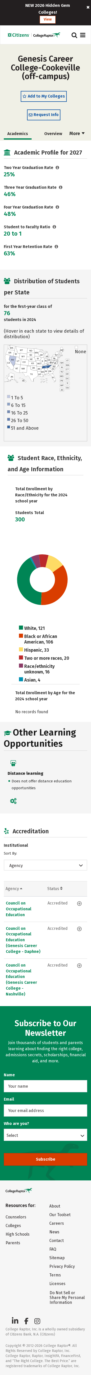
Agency (16, 865)
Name (9, 1074)
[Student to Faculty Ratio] (54, 226)
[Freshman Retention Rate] (56, 246)
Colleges (13, 1225)
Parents (13, 1242)
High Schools (18, 1234)
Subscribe (45, 1159)
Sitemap (57, 1257)
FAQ (52, 1249)
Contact (56, 1240)
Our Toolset (60, 1214)
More (75, 133)
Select (12, 1135)
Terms (55, 1275)
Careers (56, 1223)
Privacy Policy (62, 1266)
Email (9, 1099)
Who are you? (16, 1123)
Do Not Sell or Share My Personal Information (67, 1297)
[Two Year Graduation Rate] (57, 167)
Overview (53, 133)
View (48, 19)
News (54, 1232)
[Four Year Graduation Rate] (57, 207)
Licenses (57, 1283)
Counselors (16, 1217)
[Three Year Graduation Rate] (61, 187)
